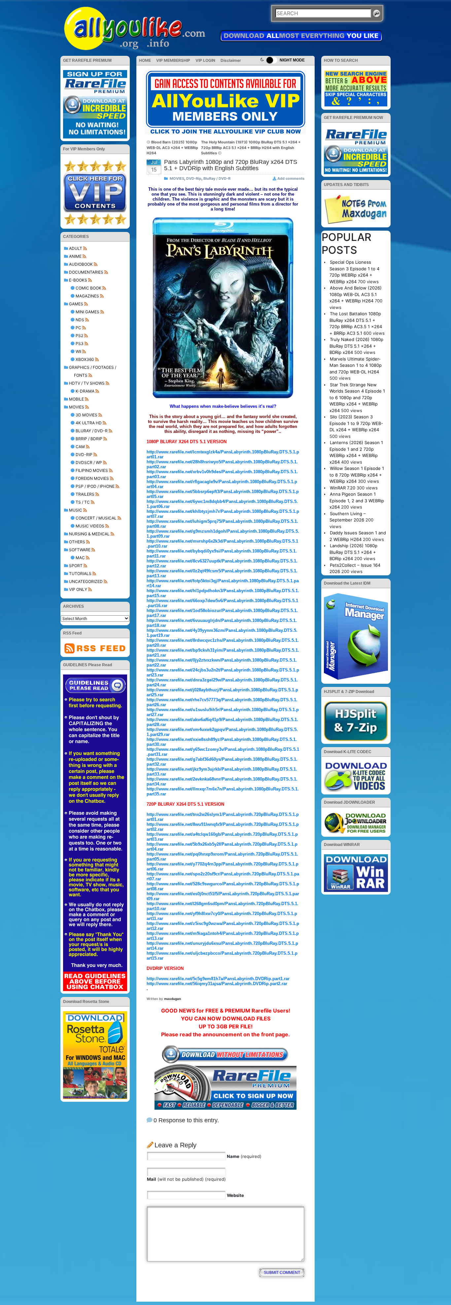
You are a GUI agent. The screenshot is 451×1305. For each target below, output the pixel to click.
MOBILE (76, 399)
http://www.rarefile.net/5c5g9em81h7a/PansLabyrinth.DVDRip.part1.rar (218, 978)
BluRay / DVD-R (92, 430)
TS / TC (83, 502)
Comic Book (88, 288)
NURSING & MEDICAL (89, 533)
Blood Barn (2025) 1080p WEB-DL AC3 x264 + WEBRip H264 (172, 147)
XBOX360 (85, 359)
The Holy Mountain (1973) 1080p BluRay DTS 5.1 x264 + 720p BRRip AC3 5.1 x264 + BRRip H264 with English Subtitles (250, 147)
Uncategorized (86, 581)
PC (78, 327)
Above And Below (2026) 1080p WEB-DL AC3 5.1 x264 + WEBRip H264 (356, 294)
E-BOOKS (78, 280)
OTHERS (77, 541)
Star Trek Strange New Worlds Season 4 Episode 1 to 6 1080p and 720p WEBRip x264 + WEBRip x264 (357, 397)
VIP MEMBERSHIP (173, 60)
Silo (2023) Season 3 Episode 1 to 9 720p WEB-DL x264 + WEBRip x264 (356, 423)
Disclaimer (231, 60)
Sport (76, 565)
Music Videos (90, 525)
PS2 (79, 335)
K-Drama (85, 391)
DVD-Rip (84, 454)
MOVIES (76, 406)
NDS (80, 319)
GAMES (76, 303)
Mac (80, 557)
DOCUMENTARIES (86, 272)
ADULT (75, 248)
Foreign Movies (92, 478)
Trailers (85, 494)
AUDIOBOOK (81, 264)
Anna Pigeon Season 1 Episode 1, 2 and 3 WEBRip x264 (357, 500)
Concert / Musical (96, 518)
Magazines (87, 295)
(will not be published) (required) (186, 1179)
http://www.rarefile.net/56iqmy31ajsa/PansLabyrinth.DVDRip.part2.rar (217, 983)
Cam (80, 446)
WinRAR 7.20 (342, 487)
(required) (244, 1156)
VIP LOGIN (205, 60)
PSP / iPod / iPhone (95, 486)
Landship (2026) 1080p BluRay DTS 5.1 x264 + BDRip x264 (353, 552)
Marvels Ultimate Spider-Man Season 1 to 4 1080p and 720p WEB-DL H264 (356, 365)
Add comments (290, 178)
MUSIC (75, 510)
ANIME (75, 256)
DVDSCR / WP (89, 462)
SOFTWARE (79, 549)
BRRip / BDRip (89, 438)
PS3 (80, 343)
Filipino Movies (92, 470)
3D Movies (86, 414)
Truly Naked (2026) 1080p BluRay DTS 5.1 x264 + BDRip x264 (356, 346)
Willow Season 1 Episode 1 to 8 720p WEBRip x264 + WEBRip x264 (357, 475)
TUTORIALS (80, 573)
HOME (145, 60)
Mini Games (87, 311)
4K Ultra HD (89, 422)
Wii (78, 351)
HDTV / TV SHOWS (87, 383)
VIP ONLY (78, 589)
